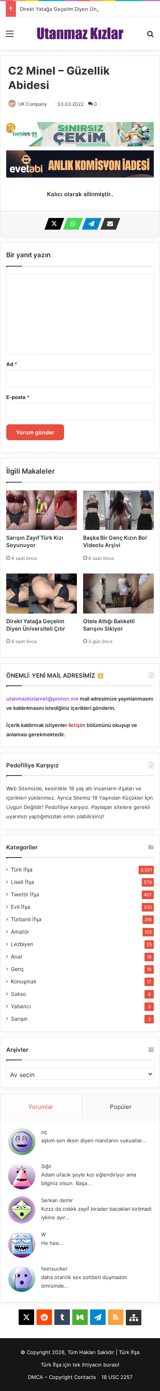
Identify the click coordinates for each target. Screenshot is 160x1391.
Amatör (20, 932)
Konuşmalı (23, 981)
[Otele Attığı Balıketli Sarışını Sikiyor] (118, 593)
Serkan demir (57, 1200)
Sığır (46, 1166)
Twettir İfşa (25, 894)
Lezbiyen (22, 944)
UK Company (32, 104)
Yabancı (21, 1006)
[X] (52, 224)
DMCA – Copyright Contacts (62, 1377)
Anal (16, 956)
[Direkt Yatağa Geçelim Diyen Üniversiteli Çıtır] (41, 593)
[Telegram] (89, 224)
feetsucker (54, 1268)
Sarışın (19, 1019)
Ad (11, 364)
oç (44, 1132)
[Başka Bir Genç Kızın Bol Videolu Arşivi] (118, 510)
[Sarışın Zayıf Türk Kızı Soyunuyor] (41, 510)
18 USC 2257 (116, 1377)
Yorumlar (40, 1106)
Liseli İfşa (22, 882)
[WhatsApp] (70, 224)
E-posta (18, 397)
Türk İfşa (22, 869)
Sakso (18, 994)
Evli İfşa (20, 907)
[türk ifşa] (80, 33)
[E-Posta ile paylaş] (108, 224)
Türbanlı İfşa (26, 919)
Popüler (121, 1106)
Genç (17, 969)
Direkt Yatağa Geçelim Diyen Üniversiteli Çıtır (74, 9)
